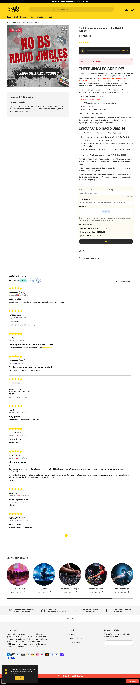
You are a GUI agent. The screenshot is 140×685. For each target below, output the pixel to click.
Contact (48, 17)
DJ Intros (44, 588)
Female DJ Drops (96, 588)
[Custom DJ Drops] (70, 574)
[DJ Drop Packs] (18, 574)
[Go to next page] (77, 535)
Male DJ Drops (122, 588)
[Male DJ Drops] (122, 574)
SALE (16, 17)
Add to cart (106, 241)
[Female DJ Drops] (96, 574)
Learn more (13, 673)
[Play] (82, 50)
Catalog (23, 17)
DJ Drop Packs (18, 588)
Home (9, 17)
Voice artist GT (16, 22)
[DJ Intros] (44, 574)
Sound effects (37, 17)
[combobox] (71, 9)
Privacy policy (74, 642)
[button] (132, 9)
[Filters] (117, 281)
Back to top (70, 618)
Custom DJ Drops (70, 588)
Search (72, 634)
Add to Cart (132, 681)
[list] (38, 56)
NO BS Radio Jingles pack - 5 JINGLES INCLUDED (34, 22)
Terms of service (75, 638)
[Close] (36, 666)
